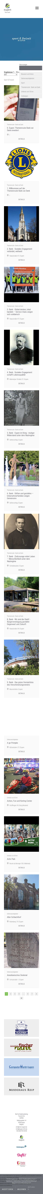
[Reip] (21, 1086)
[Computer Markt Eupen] (21, 1067)
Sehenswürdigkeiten (27, 78)
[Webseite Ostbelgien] (21, 1147)
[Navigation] (37, 8)
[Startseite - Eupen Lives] (7, 8)
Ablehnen (21, 1189)
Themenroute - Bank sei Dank (30, 87)
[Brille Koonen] (21, 1028)
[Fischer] (21, 1047)
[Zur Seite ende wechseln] (21, 998)
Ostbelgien (24, 96)
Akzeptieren (7, 1189)
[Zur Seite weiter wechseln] (36, 994)
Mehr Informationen (5, 1193)
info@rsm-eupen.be (21, 1127)
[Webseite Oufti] (21, 1155)
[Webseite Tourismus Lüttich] (21, 1164)
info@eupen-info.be (21, 1129)
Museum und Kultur (27, 74)
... (23, 994)
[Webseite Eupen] (21, 1138)
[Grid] (30, 68)
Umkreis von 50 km (27, 92)
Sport (23, 83)
